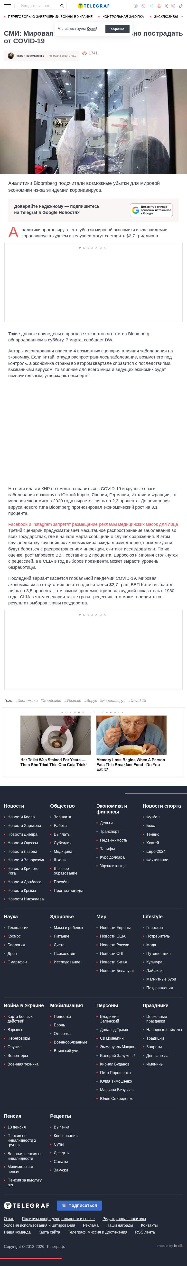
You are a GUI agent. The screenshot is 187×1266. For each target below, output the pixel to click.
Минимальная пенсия (20, 1169)
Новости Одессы (23, 843)
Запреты (154, 1047)
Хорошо (117, 29)
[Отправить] (62, 6)
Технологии (18, 928)
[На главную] (93, 6)
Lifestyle (153, 916)
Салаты (61, 1162)
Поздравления (159, 988)
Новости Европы (115, 928)
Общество (62, 806)
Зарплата (62, 817)
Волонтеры (18, 1056)
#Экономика (26, 700)
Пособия (62, 882)
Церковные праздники (156, 1018)
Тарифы (107, 849)
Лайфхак (154, 971)
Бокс (150, 825)
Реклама (91, 1225)
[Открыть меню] (7, 6)
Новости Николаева (26, 899)
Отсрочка (62, 1034)
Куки (91, 29)
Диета (59, 945)
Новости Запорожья (26, 860)
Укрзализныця (113, 866)
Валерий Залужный (118, 1056)
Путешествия (158, 953)
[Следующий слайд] (182, 17)
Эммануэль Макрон (117, 1047)
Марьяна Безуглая (117, 1090)
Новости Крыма (22, 890)
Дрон (12, 953)
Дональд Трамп (114, 1030)
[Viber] (143, 6)
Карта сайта (49, 1232)
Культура (154, 962)
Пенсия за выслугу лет (25, 1182)
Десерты (62, 1153)
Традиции (155, 1038)
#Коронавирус (112, 700)
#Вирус (90, 700)
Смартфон (17, 962)
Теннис (152, 834)
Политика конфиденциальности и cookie (58, 1219)
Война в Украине (24, 1005)
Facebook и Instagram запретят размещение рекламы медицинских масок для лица (93, 524)
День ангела (157, 1056)
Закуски (61, 1170)
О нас (9, 1219)
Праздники (155, 1005)
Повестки (62, 1016)
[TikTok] (181, 6)
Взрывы (15, 1030)
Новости (14, 806)
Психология (64, 953)
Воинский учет (67, 1051)
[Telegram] (151, 6)
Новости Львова (22, 851)
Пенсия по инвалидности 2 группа (22, 1140)
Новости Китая (113, 962)
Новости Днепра (22, 834)
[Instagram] (173, 6)
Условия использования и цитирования (39, 1225)
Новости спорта (162, 806)
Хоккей (152, 843)
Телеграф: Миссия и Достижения (97, 1232)
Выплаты (62, 834)
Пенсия (12, 1116)
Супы (59, 1144)
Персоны (107, 1005)
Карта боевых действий (20, 1018)
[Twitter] (166, 6)
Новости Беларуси (117, 971)
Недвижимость (113, 840)
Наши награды (119, 1225)
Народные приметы (164, 1030)
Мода (151, 945)
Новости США (113, 936)
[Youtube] (159, 6)
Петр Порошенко (115, 1073)
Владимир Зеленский (109, 1018)
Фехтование (157, 860)
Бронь (59, 1025)
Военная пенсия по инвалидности (25, 1156)
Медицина (63, 851)
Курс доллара (112, 857)
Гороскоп (154, 928)
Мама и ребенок (68, 928)
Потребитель (158, 936)
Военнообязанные (70, 1042)
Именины (155, 1064)
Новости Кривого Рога (23, 870)
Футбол (152, 817)
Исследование (67, 962)
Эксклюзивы (166, 17)
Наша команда (17, 1232)
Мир (101, 916)
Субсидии (63, 843)
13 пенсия (17, 1127)
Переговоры (19, 1038)
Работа (60, 825)
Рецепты (60, 1116)
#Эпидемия (51, 700)
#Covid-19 (137, 700)
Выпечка (61, 1127)
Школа (60, 860)
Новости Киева (21, 817)
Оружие (15, 1047)
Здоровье (62, 916)
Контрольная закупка (123, 17)
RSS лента (145, 1232)
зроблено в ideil (170, 1246)
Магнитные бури (161, 979)
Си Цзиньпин (112, 1038)
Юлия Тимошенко (116, 1081)
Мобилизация (66, 1005)
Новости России (114, 945)
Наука (11, 916)
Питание (61, 936)
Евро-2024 (156, 851)
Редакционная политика (124, 1219)
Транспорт (109, 831)
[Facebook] (135, 6)
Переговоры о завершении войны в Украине (50, 17)
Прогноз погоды (68, 890)
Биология (16, 945)
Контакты (149, 1225)
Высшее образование (65, 870)
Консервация (66, 1136)
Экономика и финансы (111, 808)
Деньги (106, 823)
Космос (14, 936)
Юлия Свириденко (116, 1099)
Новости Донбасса (24, 882)
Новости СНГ (112, 953)
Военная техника (23, 1064)
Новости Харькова (24, 825)
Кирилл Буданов (115, 1064)
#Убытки (72, 700)
